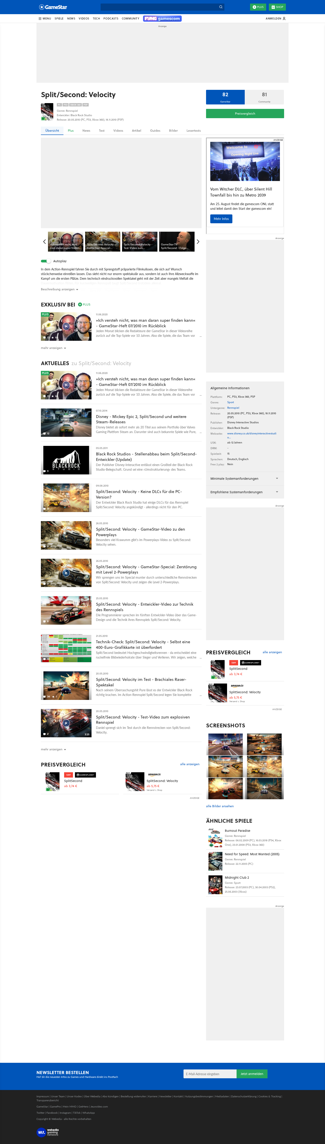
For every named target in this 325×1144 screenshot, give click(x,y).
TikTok (76, 1113)
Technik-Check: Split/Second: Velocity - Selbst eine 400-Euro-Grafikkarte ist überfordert (143, 644)
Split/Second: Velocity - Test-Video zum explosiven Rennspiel (143, 719)
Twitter (40, 1113)
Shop (279, 7)
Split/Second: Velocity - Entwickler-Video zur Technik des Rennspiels (144, 606)
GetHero (83, 1106)
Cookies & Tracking (269, 1096)
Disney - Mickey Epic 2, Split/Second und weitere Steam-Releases (141, 419)
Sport (230, 402)
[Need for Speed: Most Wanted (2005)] (215, 861)
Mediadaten (222, 1096)
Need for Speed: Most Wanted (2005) (252, 854)
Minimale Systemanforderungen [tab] (234, 478)
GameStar (42, 1106)
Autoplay (60, 261)
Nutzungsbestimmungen (199, 1096)
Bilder (173, 130)
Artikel (136, 130)
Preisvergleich (245, 113)
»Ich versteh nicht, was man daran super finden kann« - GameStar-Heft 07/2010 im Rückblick (145, 323)
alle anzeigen (189, 764)
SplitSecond (73, 780)
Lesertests (194, 130)
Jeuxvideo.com (99, 1106)
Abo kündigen (110, 1096)
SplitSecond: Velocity (162, 780)
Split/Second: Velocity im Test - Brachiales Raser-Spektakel (141, 682)
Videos (118, 130)
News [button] (71, 18)
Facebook (52, 1113)
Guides (155, 130)
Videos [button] (84, 18)
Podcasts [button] (110, 18)
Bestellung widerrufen (133, 1096)
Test (102, 130)
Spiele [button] (59, 18)
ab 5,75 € (153, 786)
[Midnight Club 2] (215, 884)
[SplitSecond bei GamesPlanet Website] (52, 781)
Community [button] (130, 18)
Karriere (152, 1096)
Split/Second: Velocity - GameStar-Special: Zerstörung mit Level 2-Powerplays (146, 569)
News (86, 130)
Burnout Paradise (237, 830)
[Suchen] (220, 7)
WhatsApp (88, 1113)
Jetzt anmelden (252, 1073)
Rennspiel (233, 408)
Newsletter (165, 1096)
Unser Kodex (74, 1096)
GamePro (55, 1106)
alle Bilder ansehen (220, 806)
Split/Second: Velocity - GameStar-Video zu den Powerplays (140, 531)
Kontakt (178, 1096)
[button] (44, 18)
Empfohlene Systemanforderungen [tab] (236, 492)
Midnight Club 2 (237, 877)
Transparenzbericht (47, 1100)
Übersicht (52, 130)
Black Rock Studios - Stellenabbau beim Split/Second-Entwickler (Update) (146, 456)
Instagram (65, 1113)
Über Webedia (92, 1096)
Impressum (42, 1096)
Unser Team (58, 1096)
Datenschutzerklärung (243, 1096)
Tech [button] (96, 18)
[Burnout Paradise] (215, 837)
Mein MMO (69, 1106)
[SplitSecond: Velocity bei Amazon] (135, 781)
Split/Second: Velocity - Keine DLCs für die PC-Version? (139, 494)
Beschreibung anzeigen (58, 289)
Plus (260, 7)
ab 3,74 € (70, 786)
